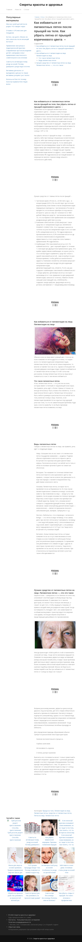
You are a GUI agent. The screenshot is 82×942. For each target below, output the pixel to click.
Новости (18, 9)
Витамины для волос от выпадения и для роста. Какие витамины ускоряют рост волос (17, 72)
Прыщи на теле (48, 811)
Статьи (26, 9)
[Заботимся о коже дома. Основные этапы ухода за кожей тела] (67, 863)
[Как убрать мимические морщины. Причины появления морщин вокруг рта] (49, 835)
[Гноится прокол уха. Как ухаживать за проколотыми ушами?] (32, 891)
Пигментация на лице (62, 811)
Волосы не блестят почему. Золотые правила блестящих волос (16, 81)
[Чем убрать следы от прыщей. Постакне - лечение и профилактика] (67, 891)
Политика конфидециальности (19, 922)
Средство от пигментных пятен (60, 813)
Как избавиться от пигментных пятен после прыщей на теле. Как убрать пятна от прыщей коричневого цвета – (55, 48)
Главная (9, 9)
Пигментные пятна (41, 813)
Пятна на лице (39, 816)
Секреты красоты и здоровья (41, 4)
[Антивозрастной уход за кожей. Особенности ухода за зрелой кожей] (49, 863)
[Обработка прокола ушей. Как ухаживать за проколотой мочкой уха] (15, 891)
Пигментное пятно (52, 816)
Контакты (12, 920)
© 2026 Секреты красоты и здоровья (21, 915)
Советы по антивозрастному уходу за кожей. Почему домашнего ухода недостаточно (18, 64)
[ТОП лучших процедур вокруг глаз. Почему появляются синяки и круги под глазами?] (32, 863)
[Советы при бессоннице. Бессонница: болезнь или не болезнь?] (49, 891)
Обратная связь (14, 927)
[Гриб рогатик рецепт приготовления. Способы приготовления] (15, 830)
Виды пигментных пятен (47, 60)
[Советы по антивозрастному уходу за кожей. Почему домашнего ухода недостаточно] (32, 835)
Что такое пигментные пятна (49, 58)
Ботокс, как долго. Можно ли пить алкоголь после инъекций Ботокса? (17, 39)
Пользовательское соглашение (28, 920)
